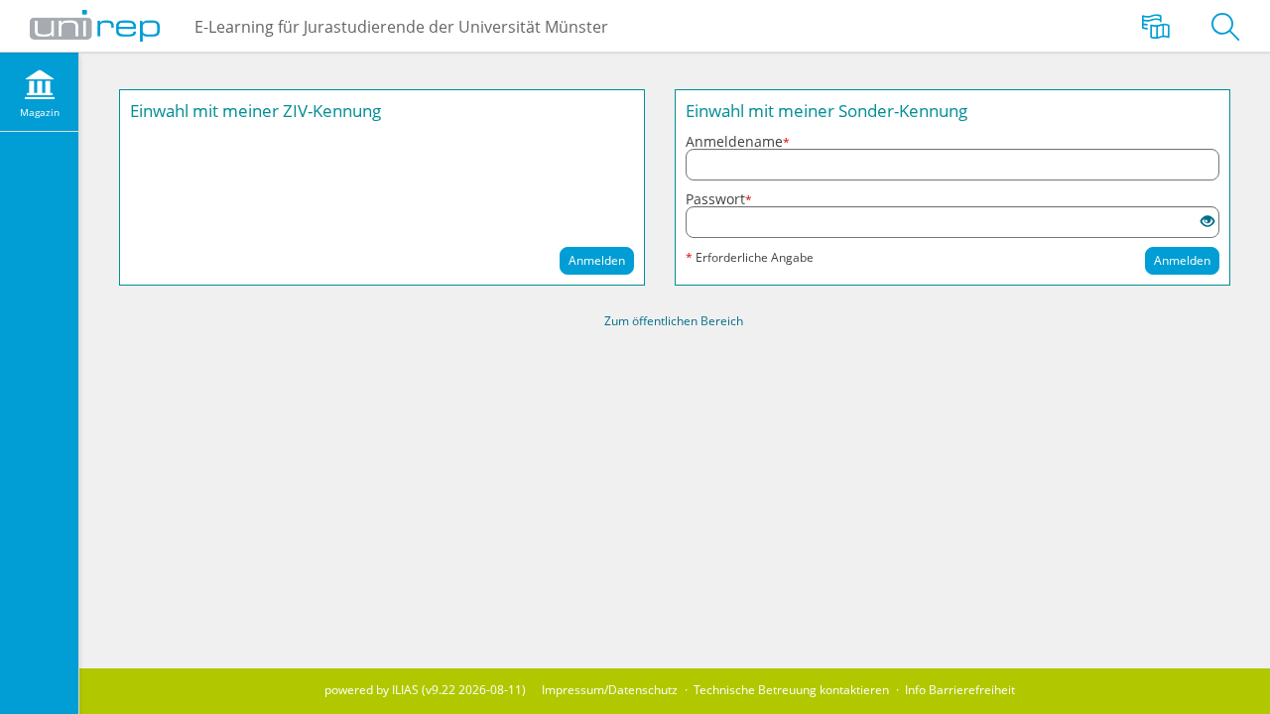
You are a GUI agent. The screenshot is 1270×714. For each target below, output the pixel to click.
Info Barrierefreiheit (960, 689)
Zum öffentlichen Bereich (673, 320)
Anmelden (597, 260)
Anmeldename (738, 142)
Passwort (719, 199)
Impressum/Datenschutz (610, 689)
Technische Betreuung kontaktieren (791, 689)
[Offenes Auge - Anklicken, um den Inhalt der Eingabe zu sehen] (1207, 221)
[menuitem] (39, 92)
